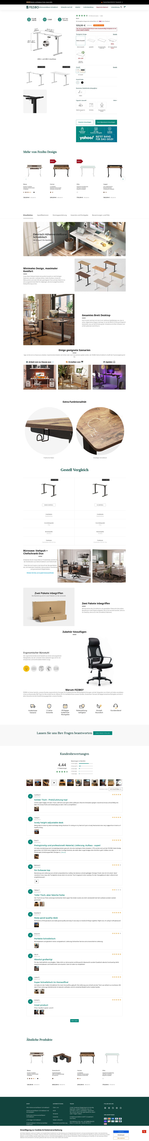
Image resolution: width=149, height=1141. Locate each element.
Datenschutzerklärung (60, 1123)
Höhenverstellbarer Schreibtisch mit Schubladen (37, 1111)
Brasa (25, 184)
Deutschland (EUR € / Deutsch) (112, 2)
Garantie (55, 1117)
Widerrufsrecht (58, 1120)
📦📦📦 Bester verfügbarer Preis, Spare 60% (39, 2)
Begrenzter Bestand (102, 7)
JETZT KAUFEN (41, 197)
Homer (52, 184)
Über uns (56, 1107)
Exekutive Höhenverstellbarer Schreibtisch (35, 1116)
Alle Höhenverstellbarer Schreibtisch (37, 1107)
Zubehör (77, 7)
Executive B (56, 1070)
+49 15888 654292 (88, 1121)
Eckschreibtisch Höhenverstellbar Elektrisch (36, 1123)
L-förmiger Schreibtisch (33, 1120)
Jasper (105, 184)
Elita (78, 184)
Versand (55, 1113)
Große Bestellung (88, 7)
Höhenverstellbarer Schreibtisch (48, 7)
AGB (54, 1110)
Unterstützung (115, 7)
